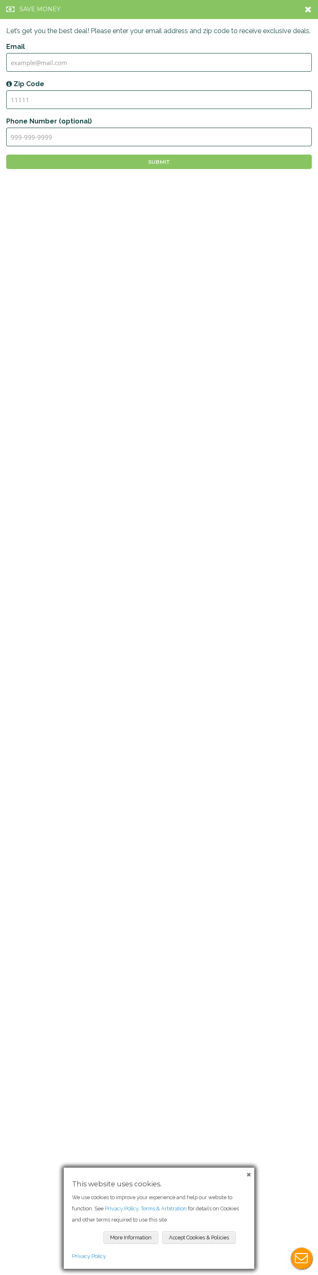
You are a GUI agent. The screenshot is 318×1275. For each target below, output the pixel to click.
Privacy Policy (89, 1256)
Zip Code (28, 84)
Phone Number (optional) (49, 121)
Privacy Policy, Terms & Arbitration (146, 1208)
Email (15, 47)
